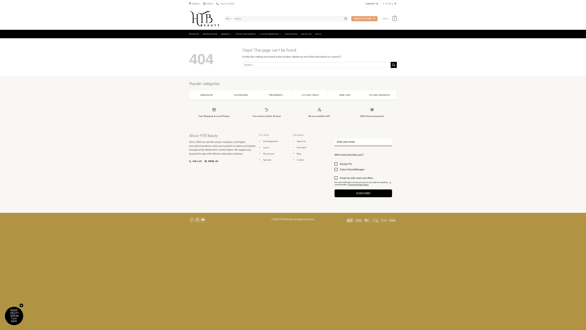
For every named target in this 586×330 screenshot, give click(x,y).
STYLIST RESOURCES (245, 34)
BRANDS (225, 34)
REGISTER (194, 34)
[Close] (21, 306)
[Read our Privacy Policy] (390, 183)
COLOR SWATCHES (269, 34)
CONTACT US (372, 3)
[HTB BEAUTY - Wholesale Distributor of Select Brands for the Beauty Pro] (204, 18)
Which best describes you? (349, 155)
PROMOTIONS (210, 34)
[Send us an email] (389, 4)
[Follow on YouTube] (395, 4)
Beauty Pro (346, 164)
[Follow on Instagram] (386, 4)
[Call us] (392, 4)
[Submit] (345, 18)
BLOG (319, 34)
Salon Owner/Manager (352, 169)
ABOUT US (306, 34)
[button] (394, 19)
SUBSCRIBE (363, 193)
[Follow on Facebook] (384, 4)
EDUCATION (291, 34)
